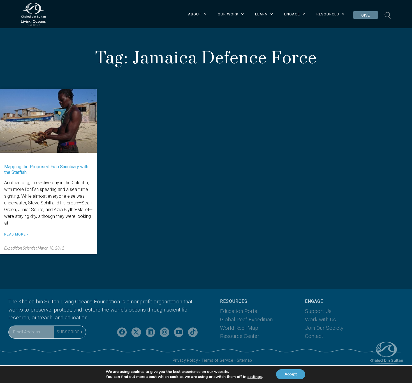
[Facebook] (122, 332)
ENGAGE (292, 14)
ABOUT (194, 14)
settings (254, 376)
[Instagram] (164, 332)
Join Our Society (324, 328)
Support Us (318, 311)
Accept (290, 374)
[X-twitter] (136, 332)
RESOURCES (327, 14)
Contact (314, 336)
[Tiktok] (193, 332)
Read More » (16, 234)
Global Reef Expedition (246, 319)
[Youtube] (179, 332)
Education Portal (239, 311)
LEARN (261, 14)
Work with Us (320, 319)
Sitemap (244, 360)
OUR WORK (228, 14)
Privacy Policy (185, 360)
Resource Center (239, 336)
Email (13, 322)
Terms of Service (217, 360)
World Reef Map (239, 328)
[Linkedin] (150, 332)
